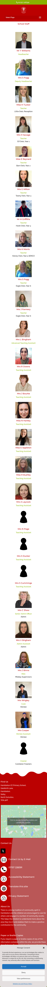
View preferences (23, 979)
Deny (24, 973)
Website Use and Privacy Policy (22, 984)
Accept (23, 967)
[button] (44, 948)
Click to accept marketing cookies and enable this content (23, 821)
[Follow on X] (3, 851)
